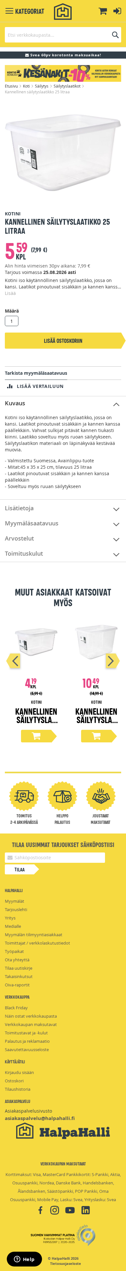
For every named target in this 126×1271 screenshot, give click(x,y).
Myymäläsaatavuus (31, 523)
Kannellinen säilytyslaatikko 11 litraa (36, 723)
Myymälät (14, 901)
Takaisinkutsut (19, 976)
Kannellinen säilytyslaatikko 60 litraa (96, 723)
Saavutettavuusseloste (27, 1049)
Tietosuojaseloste (65, 1263)
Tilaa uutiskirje (18, 968)
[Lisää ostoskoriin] (36, 736)
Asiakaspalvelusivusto (28, 1111)
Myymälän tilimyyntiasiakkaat (33, 934)
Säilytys (42, 86)
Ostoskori (14, 1081)
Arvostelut (19, 538)
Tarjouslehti (16, 909)
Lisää (10, 293)
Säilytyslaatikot (67, 86)
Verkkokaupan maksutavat (31, 1024)
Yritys (10, 918)
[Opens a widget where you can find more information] (24, 1260)
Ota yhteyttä (17, 960)
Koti (27, 86)
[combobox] (63, 34)
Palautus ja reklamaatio (27, 1041)
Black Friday (16, 1008)
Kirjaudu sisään (19, 1072)
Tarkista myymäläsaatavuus (36, 373)
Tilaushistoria (17, 1089)
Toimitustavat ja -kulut (26, 1033)
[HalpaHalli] (63, 11)
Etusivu (12, 86)
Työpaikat (14, 951)
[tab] (63, 403)
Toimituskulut (24, 553)
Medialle (13, 926)
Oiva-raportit (17, 985)
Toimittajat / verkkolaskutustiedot (37, 943)
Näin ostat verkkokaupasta (31, 1016)
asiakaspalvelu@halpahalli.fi (40, 1118)
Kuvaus (15, 403)
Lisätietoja (19, 508)
